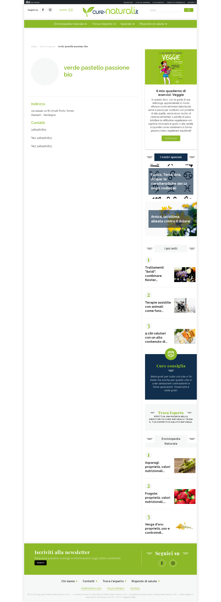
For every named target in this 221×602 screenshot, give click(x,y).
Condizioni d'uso (91, 588)
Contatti (88, 581)
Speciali (126, 24)
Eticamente (158, 2)
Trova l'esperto (102, 24)
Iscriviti (63, 10)
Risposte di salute (152, 24)
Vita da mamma (143, 2)
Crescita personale (176, 2)
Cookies (135, 588)
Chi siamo (68, 581)
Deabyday (128, 2)
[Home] (110, 12)
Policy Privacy (115, 588)
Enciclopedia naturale (69, 24)
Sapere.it (192, 2)
